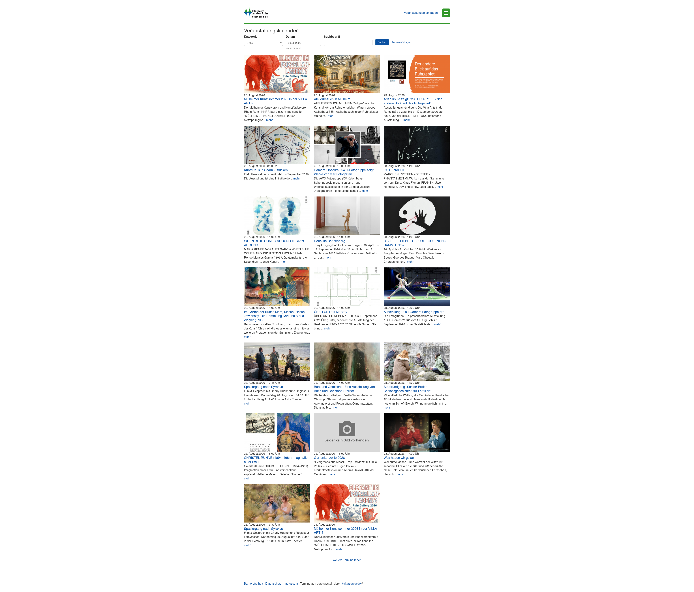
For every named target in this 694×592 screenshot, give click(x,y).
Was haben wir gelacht (400, 457)
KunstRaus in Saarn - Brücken (266, 169)
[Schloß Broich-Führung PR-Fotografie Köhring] (417, 361)
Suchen (382, 42)
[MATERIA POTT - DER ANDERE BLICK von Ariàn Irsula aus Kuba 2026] (417, 74)
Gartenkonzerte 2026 (329, 457)
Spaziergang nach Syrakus (263, 386)
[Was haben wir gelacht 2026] (417, 432)
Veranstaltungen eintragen (421, 12)
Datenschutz (273, 583)
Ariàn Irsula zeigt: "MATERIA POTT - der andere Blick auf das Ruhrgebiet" (413, 100)
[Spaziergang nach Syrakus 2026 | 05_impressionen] (277, 503)
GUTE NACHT (394, 169)
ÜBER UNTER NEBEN (330, 311)
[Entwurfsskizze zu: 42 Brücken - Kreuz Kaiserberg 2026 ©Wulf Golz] (277, 145)
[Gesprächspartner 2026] (347, 361)
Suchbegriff (332, 37)
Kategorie (250, 37)
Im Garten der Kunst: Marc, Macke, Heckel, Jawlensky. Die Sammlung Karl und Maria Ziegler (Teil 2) (275, 315)
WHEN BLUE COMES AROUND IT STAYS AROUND (274, 242)
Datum (290, 37)
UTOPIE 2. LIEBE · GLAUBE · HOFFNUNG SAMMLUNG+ (415, 242)
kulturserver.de (351, 583)
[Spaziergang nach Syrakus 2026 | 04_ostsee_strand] (277, 361)
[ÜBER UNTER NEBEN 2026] (347, 286)
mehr (269, 120)
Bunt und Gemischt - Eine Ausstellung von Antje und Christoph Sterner (344, 388)
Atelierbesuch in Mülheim (332, 98)
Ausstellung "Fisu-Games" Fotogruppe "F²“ (414, 311)
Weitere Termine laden (347, 560)
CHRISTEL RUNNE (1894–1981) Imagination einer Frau (276, 459)
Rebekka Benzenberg (329, 240)
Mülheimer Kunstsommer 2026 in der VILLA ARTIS (275, 100)
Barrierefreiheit (253, 583)
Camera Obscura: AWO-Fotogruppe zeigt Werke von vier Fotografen (344, 171)
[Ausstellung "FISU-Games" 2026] (417, 286)
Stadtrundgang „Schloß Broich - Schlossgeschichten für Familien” (407, 388)
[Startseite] (257, 12)
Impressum (291, 583)
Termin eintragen (401, 42)
